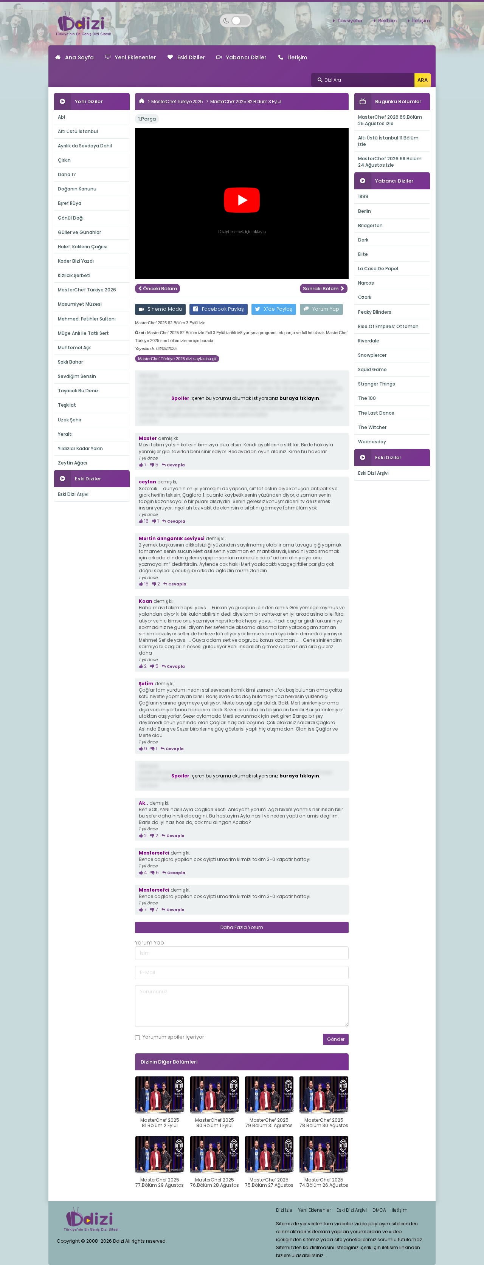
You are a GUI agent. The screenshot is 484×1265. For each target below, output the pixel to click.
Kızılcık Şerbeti (74, 275)
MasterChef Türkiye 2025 (177, 101)
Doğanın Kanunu (77, 189)
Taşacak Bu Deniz (78, 390)
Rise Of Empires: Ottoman (388, 326)
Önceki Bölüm (160, 288)
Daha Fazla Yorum (241, 927)
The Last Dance (376, 413)
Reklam (387, 20)
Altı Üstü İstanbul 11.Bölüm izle (388, 141)
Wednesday (372, 441)
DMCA (379, 1210)
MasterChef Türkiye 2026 (87, 289)
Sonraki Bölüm (321, 288)
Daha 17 (67, 174)
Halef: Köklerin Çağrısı (82, 246)
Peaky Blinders (374, 312)
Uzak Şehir (69, 420)
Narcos (366, 283)
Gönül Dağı (71, 218)
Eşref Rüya (69, 203)
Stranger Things (376, 384)
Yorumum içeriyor (173, 1037)
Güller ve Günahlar (79, 232)
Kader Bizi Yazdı (76, 261)
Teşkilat (67, 405)
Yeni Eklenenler (135, 57)
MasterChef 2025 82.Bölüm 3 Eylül (245, 101)
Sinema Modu (164, 309)
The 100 (367, 398)
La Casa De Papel (378, 268)
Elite (363, 254)
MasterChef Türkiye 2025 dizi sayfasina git (177, 358)
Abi (61, 117)
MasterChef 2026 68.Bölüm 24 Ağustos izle (390, 161)
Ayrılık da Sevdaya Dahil (85, 145)
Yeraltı (65, 434)
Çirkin (64, 160)
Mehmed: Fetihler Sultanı (87, 319)
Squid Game (372, 369)
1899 (363, 196)
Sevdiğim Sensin (77, 376)
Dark (363, 240)
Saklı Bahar (70, 362)
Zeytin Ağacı (72, 463)
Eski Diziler (191, 57)
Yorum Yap (325, 309)
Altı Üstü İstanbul (78, 131)
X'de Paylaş (278, 309)
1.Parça (147, 118)
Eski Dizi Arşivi (73, 494)
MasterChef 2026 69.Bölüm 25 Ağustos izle (390, 120)
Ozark (364, 297)
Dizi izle (284, 1210)
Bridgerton (370, 225)
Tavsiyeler (350, 20)
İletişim (421, 20)
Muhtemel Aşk (74, 347)
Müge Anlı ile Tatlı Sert (83, 333)
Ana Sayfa (79, 57)
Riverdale (368, 341)
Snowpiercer (372, 355)
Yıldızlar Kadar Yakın (80, 448)
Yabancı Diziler (246, 57)
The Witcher (372, 427)
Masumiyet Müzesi (80, 304)
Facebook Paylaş (223, 309)
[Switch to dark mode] (236, 20)
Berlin (364, 211)
